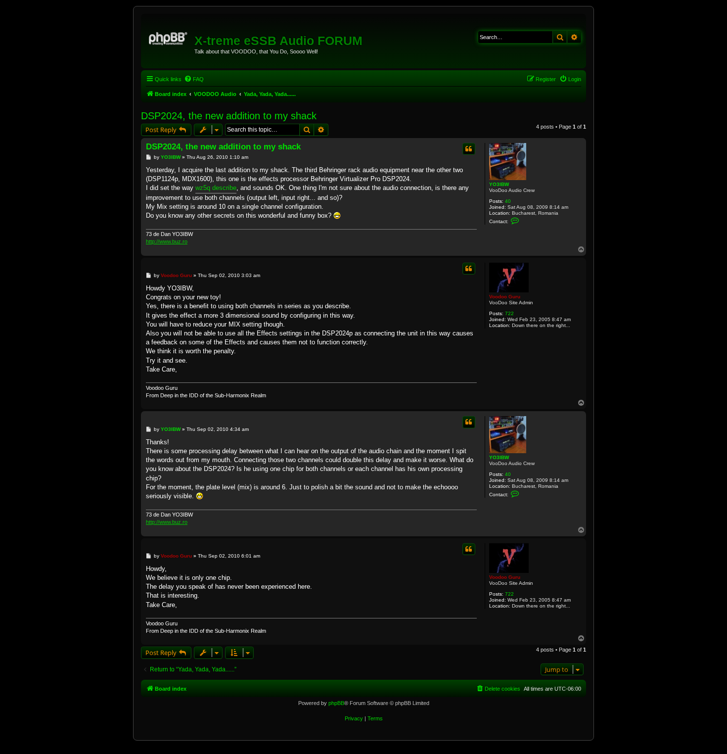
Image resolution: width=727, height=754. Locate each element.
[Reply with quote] (468, 149)
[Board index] (168, 37)
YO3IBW (499, 184)
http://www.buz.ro (166, 241)
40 (508, 201)
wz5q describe (215, 187)
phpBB (336, 703)
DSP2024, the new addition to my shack (229, 115)
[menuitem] (194, 79)
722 (509, 313)
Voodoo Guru (504, 296)
